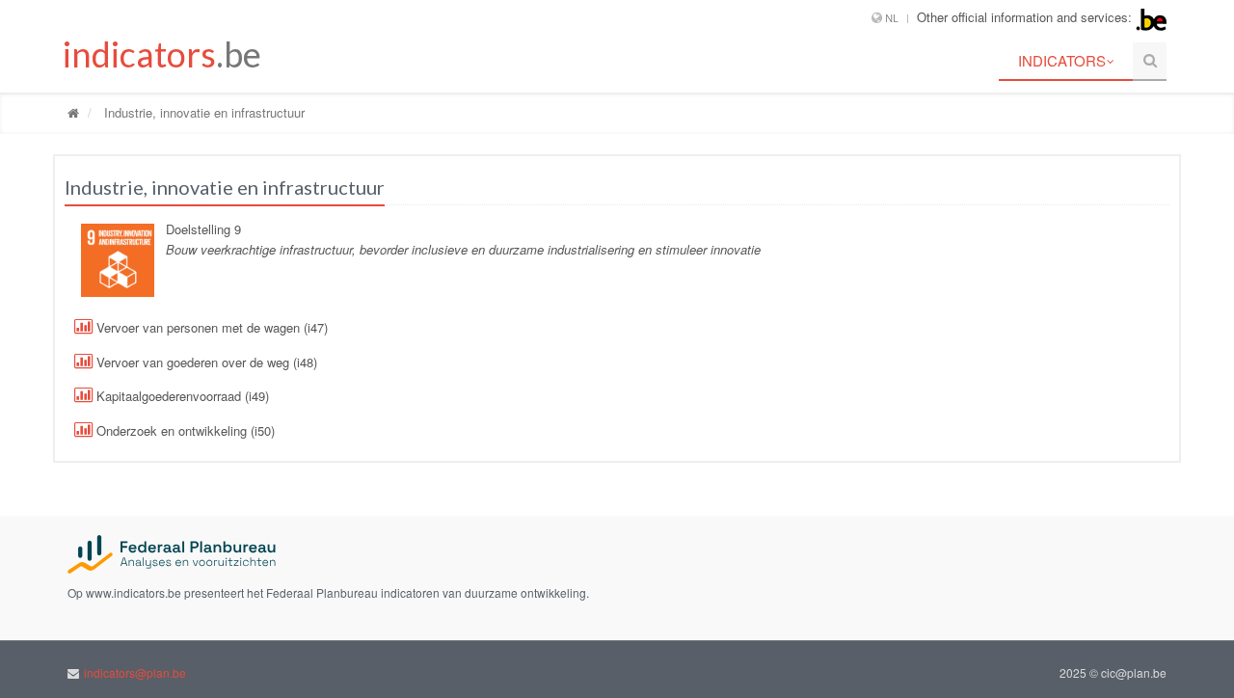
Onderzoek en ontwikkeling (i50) (184, 430)
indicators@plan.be (135, 672)
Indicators (1062, 60)
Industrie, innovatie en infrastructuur (202, 112)
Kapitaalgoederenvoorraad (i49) (181, 396)
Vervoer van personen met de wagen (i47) (210, 327)
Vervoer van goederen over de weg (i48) (205, 362)
